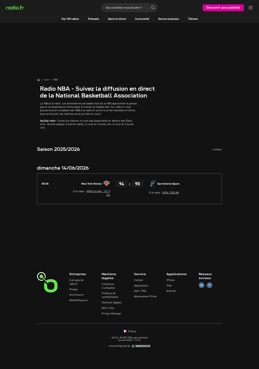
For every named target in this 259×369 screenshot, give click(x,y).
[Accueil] (38, 79)
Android (171, 291)
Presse (73, 289)
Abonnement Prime (145, 296)
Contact (138, 280)
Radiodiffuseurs (78, 300)
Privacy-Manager (111, 313)
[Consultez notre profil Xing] (209, 285)
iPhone (170, 280)
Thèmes (193, 19)
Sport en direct (117, 19)
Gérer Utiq (108, 308)
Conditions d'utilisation (108, 286)
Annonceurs (76, 294)
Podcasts (93, 19)
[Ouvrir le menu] (250, 7)
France (131, 331)
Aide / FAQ (140, 291)
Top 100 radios (70, 19)
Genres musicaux (168, 19)
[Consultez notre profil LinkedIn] (201, 285)
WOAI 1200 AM (170, 192)
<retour (216, 149)
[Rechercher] (153, 7)
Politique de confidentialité (110, 295)
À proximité (142, 19)
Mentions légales (111, 302)
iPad (169, 285)
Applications (141, 285)
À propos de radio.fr (76, 282)
